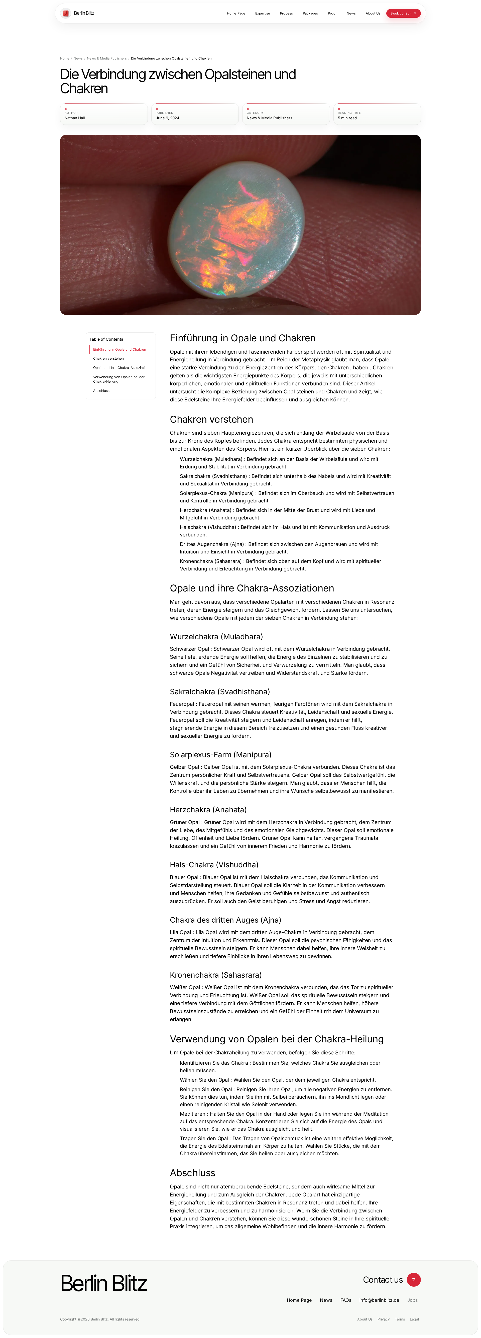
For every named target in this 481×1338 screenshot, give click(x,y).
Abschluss (101, 391)
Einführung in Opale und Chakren (119, 349)
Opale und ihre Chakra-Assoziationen (123, 368)
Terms (400, 1319)
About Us (365, 1319)
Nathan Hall (75, 118)
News (78, 58)
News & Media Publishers (107, 58)
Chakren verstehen (108, 358)
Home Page (299, 1300)
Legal (414, 1319)
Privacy (384, 1319)
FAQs (345, 1300)
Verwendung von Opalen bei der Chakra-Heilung (119, 379)
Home (64, 58)
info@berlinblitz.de (379, 1300)
